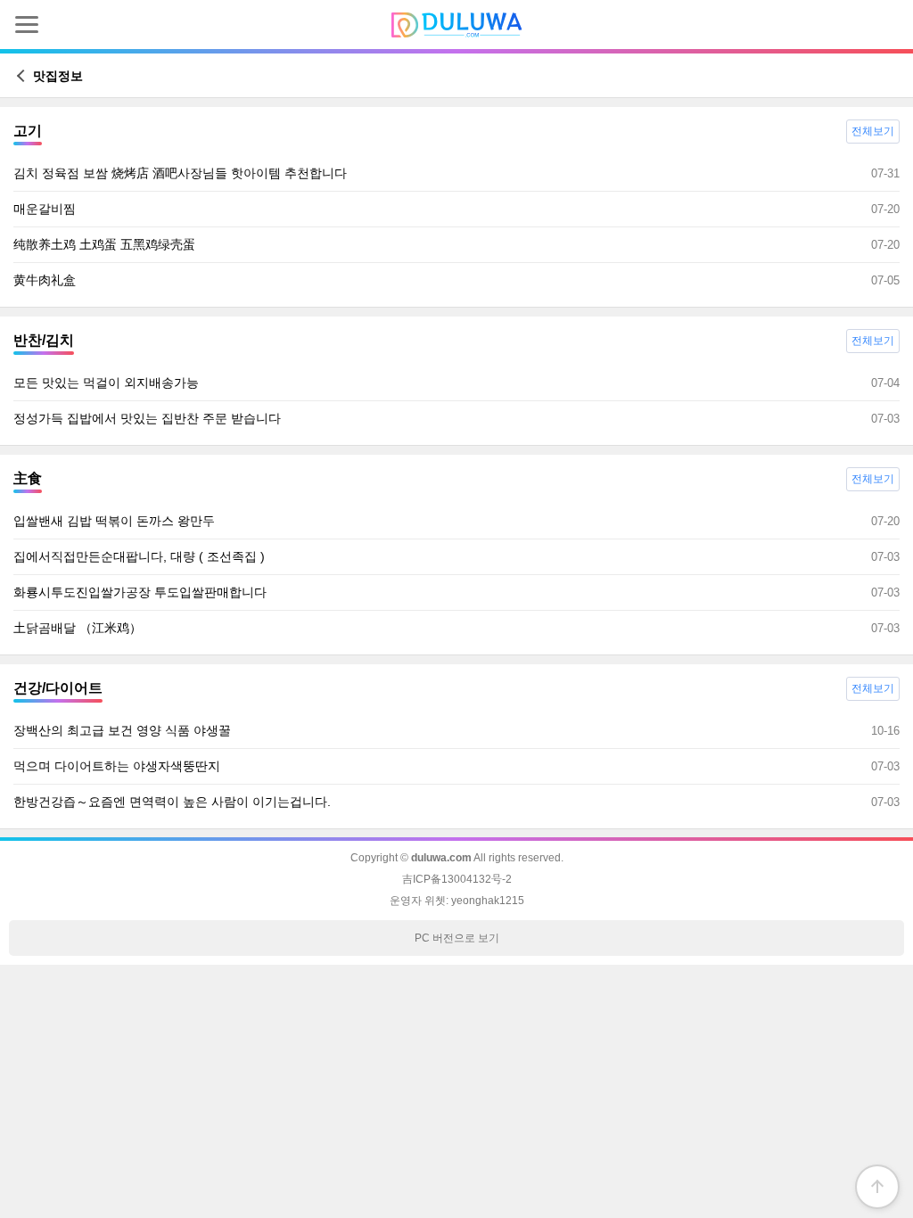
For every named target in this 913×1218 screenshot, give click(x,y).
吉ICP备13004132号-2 (457, 879)
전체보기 (872, 131)
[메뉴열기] (27, 24)
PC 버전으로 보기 (457, 938)
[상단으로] (877, 1187)
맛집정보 (56, 76)
